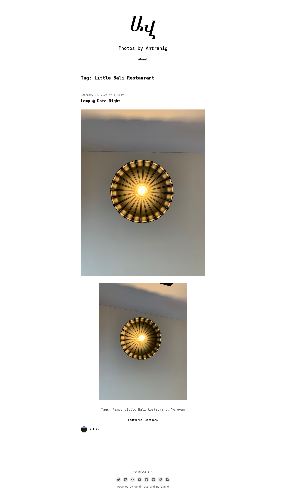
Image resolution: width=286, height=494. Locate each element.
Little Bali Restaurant (146, 409)
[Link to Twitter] (118, 479)
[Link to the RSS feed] (167, 479)
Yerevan (178, 409)
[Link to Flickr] (132, 479)
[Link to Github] (146, 479)
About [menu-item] (143, 59)
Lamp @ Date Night (100, 101)
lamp (117, 409)
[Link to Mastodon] (125, 479)
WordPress (141, 486)
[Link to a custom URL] (160, 479)
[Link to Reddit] (153, 479)
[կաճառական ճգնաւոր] (84, 429)
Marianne (162, 486)
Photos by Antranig (143, 48)
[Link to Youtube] (139, 479)
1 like (94, 429)
